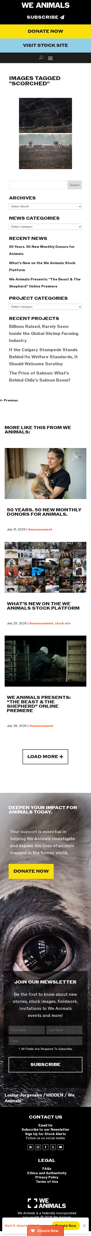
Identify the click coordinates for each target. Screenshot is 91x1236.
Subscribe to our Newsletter (45, 1129)
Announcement (40, 529)
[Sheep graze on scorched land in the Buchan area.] (45, 115)
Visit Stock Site (45, 45)
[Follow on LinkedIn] (30, 1147)
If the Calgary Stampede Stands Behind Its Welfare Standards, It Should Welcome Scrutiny (43, 357)
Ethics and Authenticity (46, 1173)
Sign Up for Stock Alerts (45, 1134)
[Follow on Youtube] (60, 1147)
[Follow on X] (53, 1147)
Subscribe (43, 17)
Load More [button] (42, 757)
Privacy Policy (46, 1177)
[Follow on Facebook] (45, 1147)
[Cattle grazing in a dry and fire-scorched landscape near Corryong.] (45, 151)
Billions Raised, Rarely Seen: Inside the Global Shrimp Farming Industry (43, 334)
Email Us (45, 1125)
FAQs (46, 1169)
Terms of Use (47, 1181)
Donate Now (45, 31)
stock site (63, 623)
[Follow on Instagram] (38, 1147)
